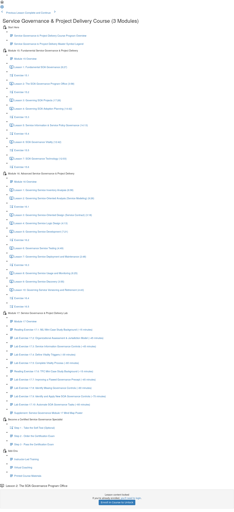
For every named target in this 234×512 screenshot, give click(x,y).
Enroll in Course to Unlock (117, 502)
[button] (2, 3)
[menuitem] (2, 8)
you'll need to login (131, 498)
